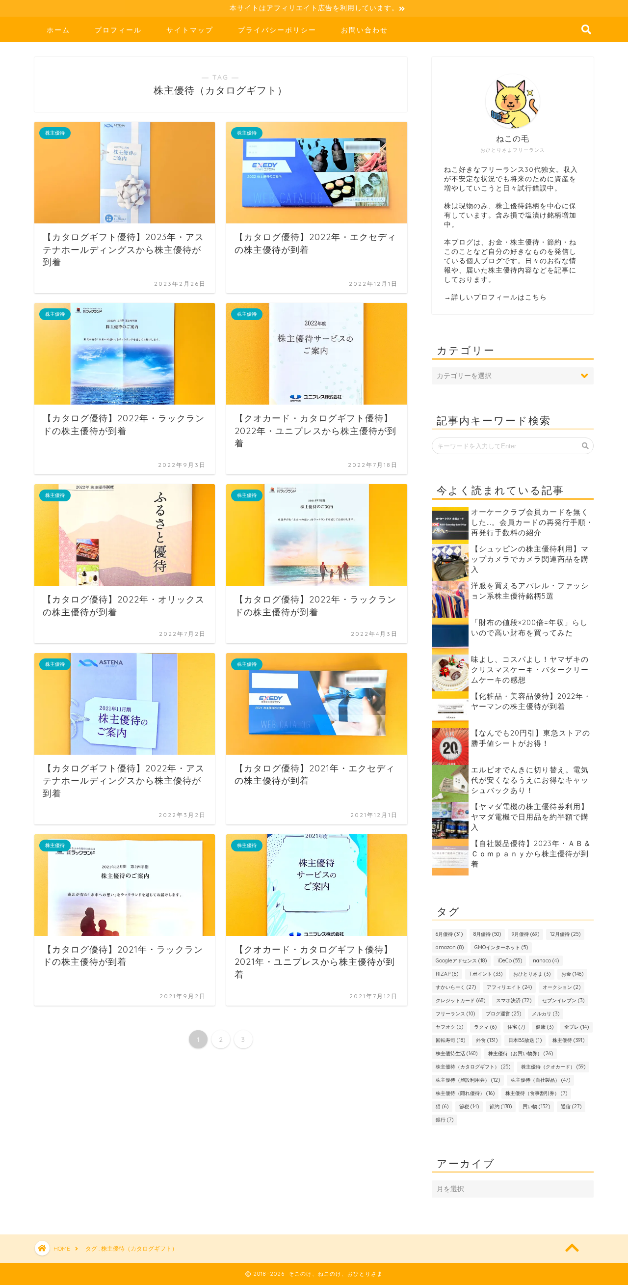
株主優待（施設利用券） (468, 1080)
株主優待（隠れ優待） (465, 1093)
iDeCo (509, 960)
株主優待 (568, 1040)
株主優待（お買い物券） (520, 1053)
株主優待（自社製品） (540, 1080)
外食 (486, 1040)
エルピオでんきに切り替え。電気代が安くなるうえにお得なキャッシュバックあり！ (530, 780)
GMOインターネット (501, 947)
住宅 (516, 1027)
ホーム (58, 30)
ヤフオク (449, 1027)
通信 (571, 1106)
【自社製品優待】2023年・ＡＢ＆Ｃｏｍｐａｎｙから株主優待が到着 (531, 854)
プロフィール (118, 30)
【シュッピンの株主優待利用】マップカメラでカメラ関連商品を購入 (530, 559)
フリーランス (455, 1014)
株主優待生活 (456, 1053)
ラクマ (485, 1027)
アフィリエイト (509, 987)
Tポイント (485, 974)
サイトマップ (189, 30)
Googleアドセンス (461, 960)
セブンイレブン (563, 1000)
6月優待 (449, 934)
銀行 (444, 1120)
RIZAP (447, 974)
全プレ (576, 1027)
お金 (572, 974)
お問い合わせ (364, 30)
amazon (450, 947)
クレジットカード (460, 1000)
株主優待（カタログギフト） (473, 1067)
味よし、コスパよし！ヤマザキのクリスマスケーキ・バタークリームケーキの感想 (530, 669)
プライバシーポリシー (277, 30)
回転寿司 (450, 1040)
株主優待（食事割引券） (536, 1093)
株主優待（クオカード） (553, 1067)
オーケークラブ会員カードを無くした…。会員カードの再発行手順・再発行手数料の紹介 (532, 522)
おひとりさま (531, 974)
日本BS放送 (525, 1040)
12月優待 (565, 934)
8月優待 (487, 934)
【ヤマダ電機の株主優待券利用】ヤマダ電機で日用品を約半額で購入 (530, 817)
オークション (561, 987)
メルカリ (545, 1014)
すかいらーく (456, 987)
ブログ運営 (503, 1014)
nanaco (546, 960)
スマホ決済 (513, 1000)
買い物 (536, 1106)
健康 (544, 1027)
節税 (469, 1106)
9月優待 (525, 934)
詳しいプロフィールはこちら (499, 297)
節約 (501, 1106)
